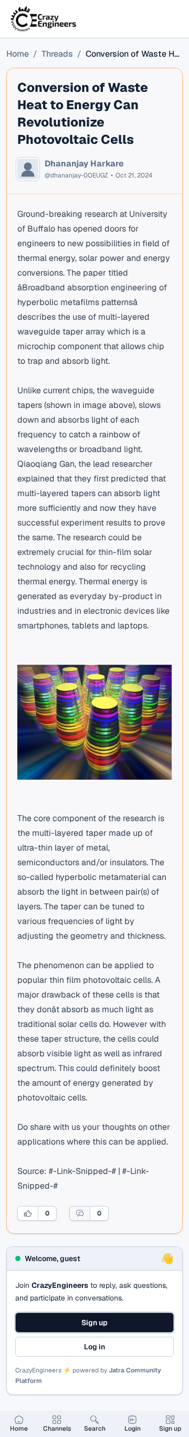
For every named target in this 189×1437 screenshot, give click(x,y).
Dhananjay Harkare (84, 164)
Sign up (94, 1322)
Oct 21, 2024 (134, 175)
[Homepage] (44, 19)
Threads (57, 53)
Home (17, 53)
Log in (94, 1346)
